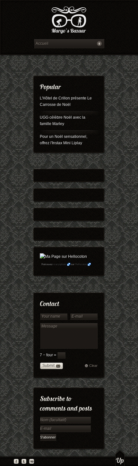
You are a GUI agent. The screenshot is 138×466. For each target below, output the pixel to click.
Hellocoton (81, 264)
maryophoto (59, 264)
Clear (93, 365)
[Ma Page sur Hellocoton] (63, 256)
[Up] (120, 458)
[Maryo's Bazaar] (68, 21)
